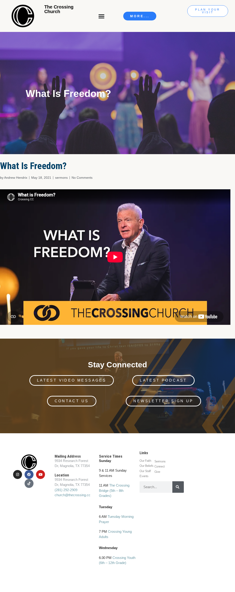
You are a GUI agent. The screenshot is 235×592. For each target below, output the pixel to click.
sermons (61, 177)
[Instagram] (17, 474)
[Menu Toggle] (102, 16)
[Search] (178, 487)
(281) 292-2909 (66, 490)
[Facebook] (29, 474)
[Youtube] (40, 474)
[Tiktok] (29, 483)
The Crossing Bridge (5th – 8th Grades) (114, 490)
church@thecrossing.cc (72, 495)
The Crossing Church (58, 9)
